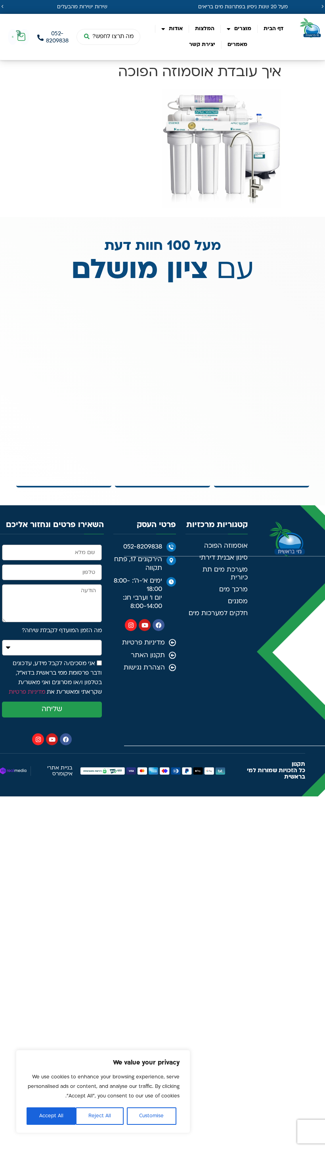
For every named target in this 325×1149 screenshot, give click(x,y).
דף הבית (273, 28)
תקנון (298, 764)
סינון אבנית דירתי (223, 558)
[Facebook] (158, 625)
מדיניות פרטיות (27, 692)
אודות (176, 28)
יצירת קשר (202, 44)
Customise (151, 1116)
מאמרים (237, 44)
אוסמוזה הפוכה (226, 546)
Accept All (51, 1116)
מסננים (238, 601)
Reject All (99, 1116)
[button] (2, 7)
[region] (103, 1091)
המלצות (204, 28)
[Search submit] (86, 37)
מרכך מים (233, 590)
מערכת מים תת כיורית (225, 574)
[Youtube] (145, 625)
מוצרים (242, 28)
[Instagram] (131, 625)
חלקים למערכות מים (218, 613)
